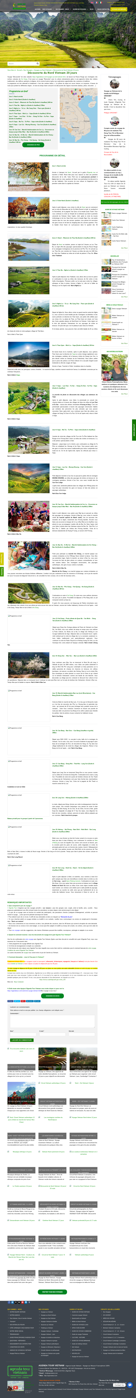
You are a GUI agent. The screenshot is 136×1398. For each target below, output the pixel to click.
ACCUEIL (38, 9)
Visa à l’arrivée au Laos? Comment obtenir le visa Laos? (119, 291)
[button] (130, 1385)
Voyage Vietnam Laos (85, 1389)
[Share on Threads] (15, 1302)
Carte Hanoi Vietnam (119, 241)
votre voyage (29, 939)
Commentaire (14, 1013)
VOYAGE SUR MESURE (119, 9)
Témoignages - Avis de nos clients (85, 1368)
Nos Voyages (27, 70)
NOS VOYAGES (47, 9)
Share (10, 1001)
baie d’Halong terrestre (73, 881)
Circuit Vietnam (57, 1389)
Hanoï (69, 172)
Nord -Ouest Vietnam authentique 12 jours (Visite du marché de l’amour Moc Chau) (21, 1138)
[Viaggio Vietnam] (100, 2)
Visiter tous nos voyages (52, 1292)
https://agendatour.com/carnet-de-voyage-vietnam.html (24, 991)
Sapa (73, 354)
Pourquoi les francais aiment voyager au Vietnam (119, 269)
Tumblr (37, 1001)
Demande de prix (33, 145)
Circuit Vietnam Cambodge (70, 1389)
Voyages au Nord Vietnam (43, 70)
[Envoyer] (37, 64)
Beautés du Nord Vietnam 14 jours (52, 1067)
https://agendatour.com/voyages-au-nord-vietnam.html (49, 77)
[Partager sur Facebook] (9, 1302)
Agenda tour (92, 172)
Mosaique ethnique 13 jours (21, 1170)
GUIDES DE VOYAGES (79, 9)
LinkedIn (30, 1001)
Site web (71, 1031)
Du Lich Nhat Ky (105, 1389)
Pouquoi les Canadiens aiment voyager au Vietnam (120, 276)
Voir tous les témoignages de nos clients (114, 202)
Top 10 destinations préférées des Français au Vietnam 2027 (120, 262)
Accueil (19, 70)
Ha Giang (24, 79)
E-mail (41, 1031)
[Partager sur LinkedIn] (25, 1302)
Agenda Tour (13, 908)
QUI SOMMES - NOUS (62, 9)
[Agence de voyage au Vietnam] (96, 2)
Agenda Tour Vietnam (63, 935)
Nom (12, 1031)
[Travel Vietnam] (92, 2)
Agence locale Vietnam (45, 1389)
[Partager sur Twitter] (12, 1302)
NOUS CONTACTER (103, 9)
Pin (24, 1001)
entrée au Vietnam (17, 963)
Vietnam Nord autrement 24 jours (52, 1170)
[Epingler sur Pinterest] (22, 1302)
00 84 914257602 (119, 2)
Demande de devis (52, 996)
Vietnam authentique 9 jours (83, 1273)
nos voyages (16, 930)
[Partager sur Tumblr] (29, 1302)
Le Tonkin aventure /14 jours (21, 1204)
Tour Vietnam (96, 1389)
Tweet (17, 1001)
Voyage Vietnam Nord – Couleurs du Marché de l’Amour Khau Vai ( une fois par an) (21, 1275)
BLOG (92, 9)
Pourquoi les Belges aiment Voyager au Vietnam (118, 284)
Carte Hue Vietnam (118, 220)
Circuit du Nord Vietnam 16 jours (83, 1204)
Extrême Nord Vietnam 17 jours (52, 1239)
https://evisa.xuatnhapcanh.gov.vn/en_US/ (52, 979)
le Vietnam (39, 957)
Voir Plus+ (124, 248)
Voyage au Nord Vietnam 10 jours (21, 1101)
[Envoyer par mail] (19, 1302)
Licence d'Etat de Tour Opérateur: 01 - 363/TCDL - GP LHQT (56, 1368)
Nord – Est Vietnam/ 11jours (83, 1101)
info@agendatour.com (117, 5)
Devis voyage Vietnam (119, 213)
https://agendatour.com (50, 1375)
